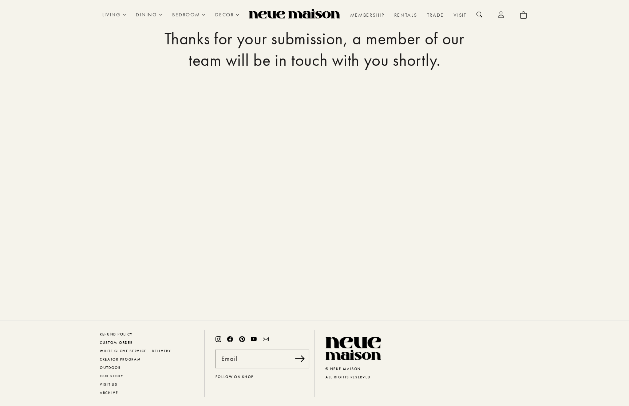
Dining (146, 14)
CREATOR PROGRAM (120, 359)
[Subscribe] (300, 358)
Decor (224, 14)
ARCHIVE (109, 392)
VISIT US (109, 384)
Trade (435, 15)
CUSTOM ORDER (116, 342)
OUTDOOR (110, 367)
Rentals (405, 15)
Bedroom (186, 14)
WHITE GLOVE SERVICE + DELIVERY (135, 351)
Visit (460, 15)
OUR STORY (111, 376)
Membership (367, 15)
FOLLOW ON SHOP (234, 376)
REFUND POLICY (116, 334)
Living (111, 14)
